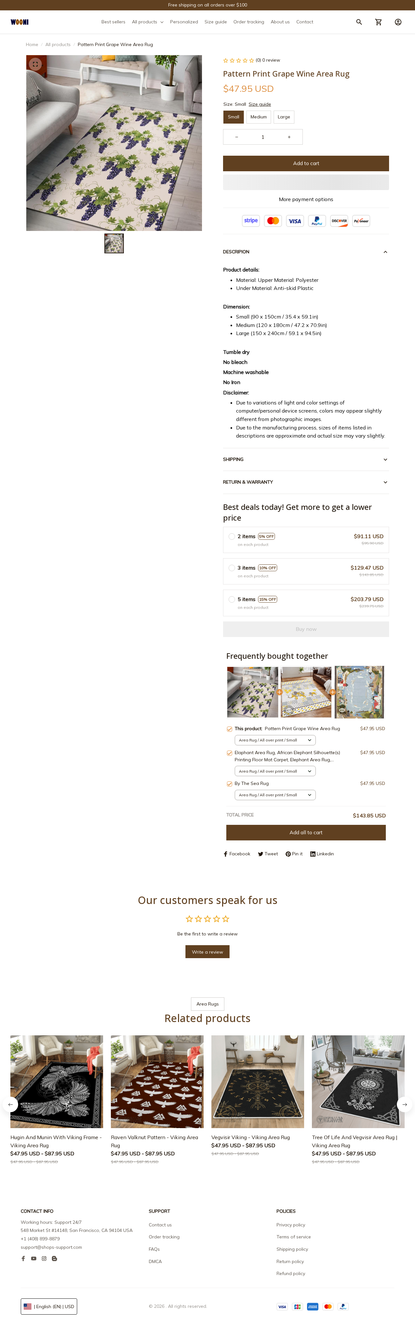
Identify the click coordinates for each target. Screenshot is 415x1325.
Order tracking (164, 1237)
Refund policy (291, 1273)
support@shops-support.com (51, 1247)
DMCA (155, 1261)
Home (32, 44)
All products (58, 44)
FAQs (154, 1249)
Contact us (160, 1225)
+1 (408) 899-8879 (40, 1239)
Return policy (290, 1261)
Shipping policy (292, 1249)
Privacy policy (291, 1225)
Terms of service (294, 1237)
